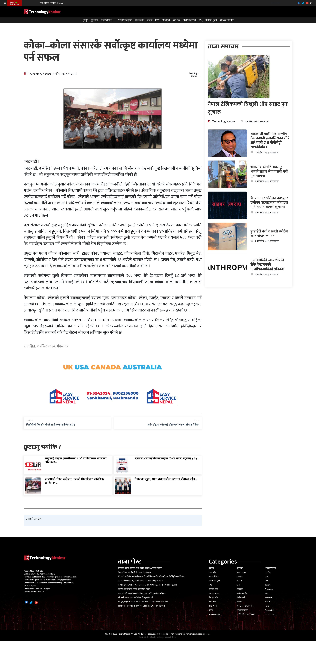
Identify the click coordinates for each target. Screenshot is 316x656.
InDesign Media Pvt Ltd (166, 637)
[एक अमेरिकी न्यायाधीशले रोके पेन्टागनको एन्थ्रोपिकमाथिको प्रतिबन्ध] (227, 267)
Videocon (268, 597)
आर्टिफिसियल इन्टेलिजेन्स (246, 614)
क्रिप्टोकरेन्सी (241, 597)
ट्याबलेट (240, 576)
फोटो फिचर (213, 606)
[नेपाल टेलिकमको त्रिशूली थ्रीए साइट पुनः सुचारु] (238, 76)
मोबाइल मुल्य (211, 20)
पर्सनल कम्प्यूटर (214, 614)
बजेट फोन (212, 601)
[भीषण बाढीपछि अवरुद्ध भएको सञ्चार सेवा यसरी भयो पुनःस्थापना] (227, 174)
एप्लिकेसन (139, 20)
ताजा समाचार (241, 572)
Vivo (266, 593)
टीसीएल (239, 580)
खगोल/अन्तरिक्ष (242, 593)
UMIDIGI (268, 601)
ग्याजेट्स (166, 20)
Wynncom (269, 589)
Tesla (267, 606)
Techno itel (269, 610)
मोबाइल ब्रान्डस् (189, 20)
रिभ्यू (201, 20)
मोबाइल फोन (106, 20)
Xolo (266, 580)
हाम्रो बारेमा (44, 3)
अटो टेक (176, 20)
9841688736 (39, 591)
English (60, 3)
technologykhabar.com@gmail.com (61, 577)
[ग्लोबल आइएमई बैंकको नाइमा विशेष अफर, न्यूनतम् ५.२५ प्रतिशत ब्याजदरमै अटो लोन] (123, 465)
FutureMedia (162, 634)
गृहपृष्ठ (85, 20)
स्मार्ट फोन (212, 572)
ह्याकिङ (211, 568)
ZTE (266, 576)
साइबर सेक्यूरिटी (125, 20)
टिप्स (157, 20)
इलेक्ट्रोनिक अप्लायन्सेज (245, 606)
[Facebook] (298, 3)
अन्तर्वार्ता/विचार (270, 568)
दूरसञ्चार (94, 20)
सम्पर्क (53, 3)
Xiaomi (267, 585)
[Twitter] (302, 3)
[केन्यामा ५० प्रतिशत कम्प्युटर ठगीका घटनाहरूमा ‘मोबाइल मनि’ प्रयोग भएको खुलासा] (227, 205)
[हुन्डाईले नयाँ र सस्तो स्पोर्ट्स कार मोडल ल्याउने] (227, 236)
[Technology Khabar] (42, 11)
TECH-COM (269, 614)
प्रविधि (149, 20)
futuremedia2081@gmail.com (58, 580)
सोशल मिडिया (213, 576)
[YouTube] (306, 3)
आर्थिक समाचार (227, 20)
